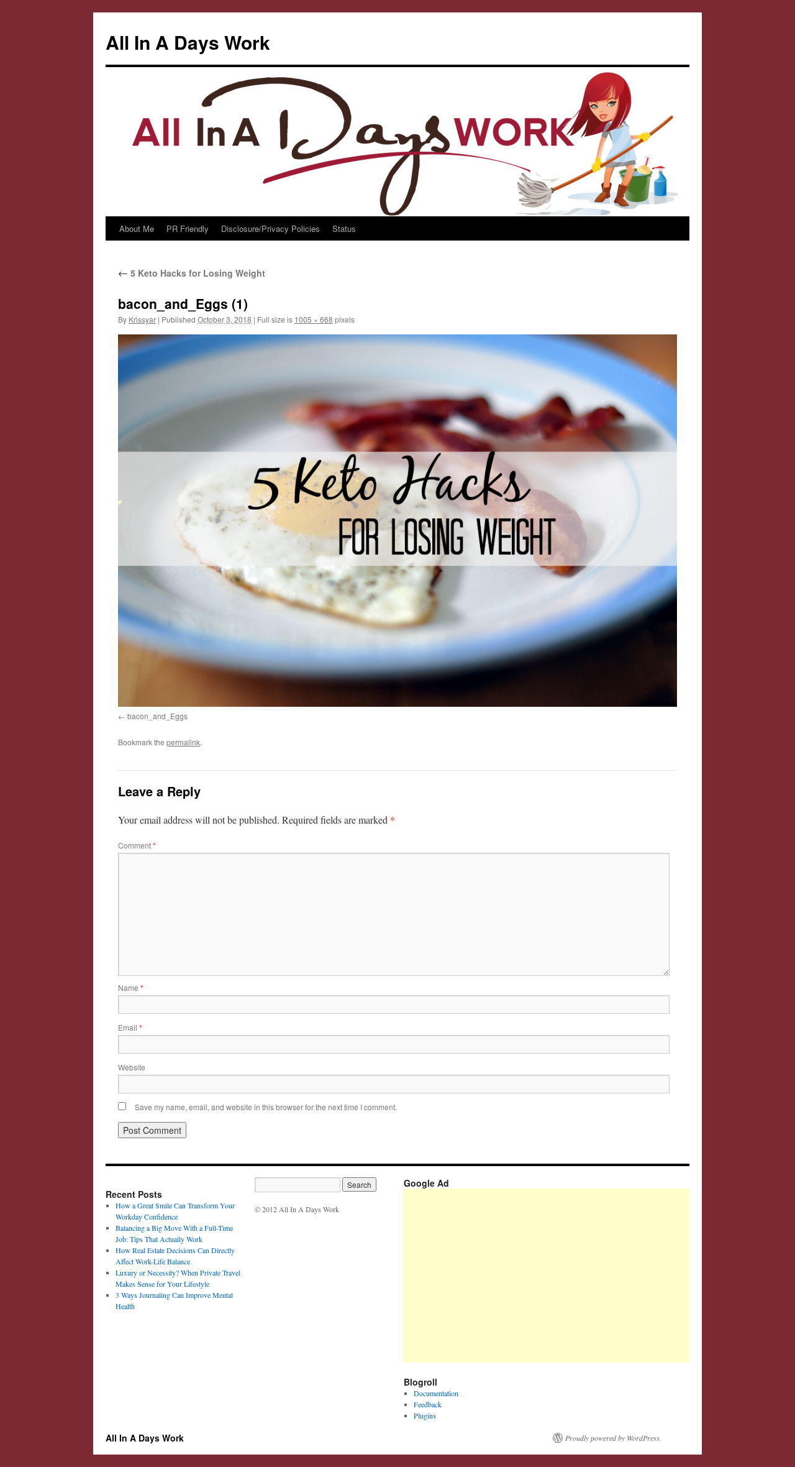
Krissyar (142, 319)
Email (130, 1027)
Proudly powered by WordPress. (613, 1438)
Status (344, 228)
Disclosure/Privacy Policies (270, 228)
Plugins (425, 1415)
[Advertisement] (599, 1276)
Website (131, 1067)
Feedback (428, 1404)
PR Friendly (187, 228)
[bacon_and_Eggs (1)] (397, 520)
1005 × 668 (313, 319)
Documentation (436, 1393)
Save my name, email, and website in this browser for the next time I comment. (266, 1106)
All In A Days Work (188, 42)
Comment (137, 845)
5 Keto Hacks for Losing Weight (191, 273)
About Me (136, 228)
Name (130, 987)
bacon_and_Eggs (157, 716)
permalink (183, 742)
